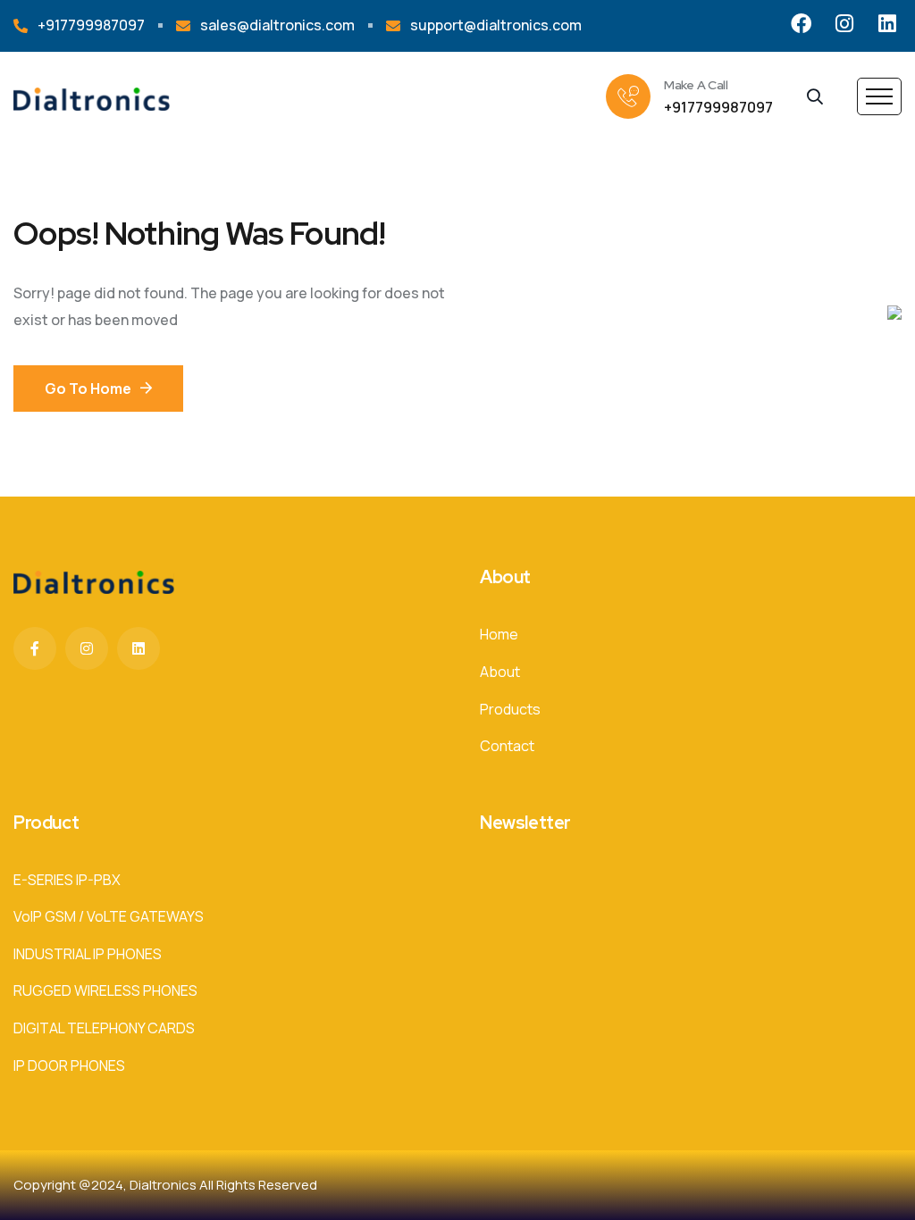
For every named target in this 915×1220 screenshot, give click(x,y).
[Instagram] (844, 23)
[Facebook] (801, 23)
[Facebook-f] (34, 648)
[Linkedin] (887, 23)
